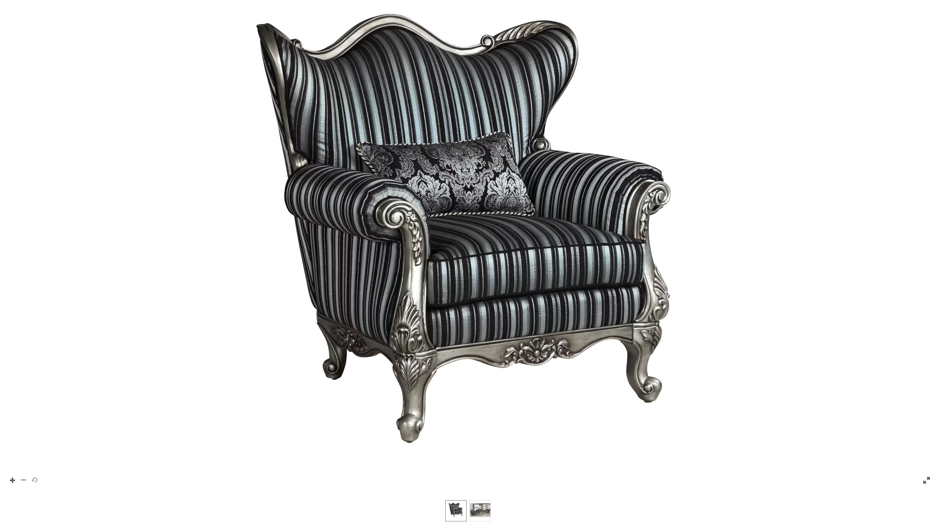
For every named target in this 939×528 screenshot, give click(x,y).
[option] (456, 510)
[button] (469, 246)
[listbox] (469, 510)
